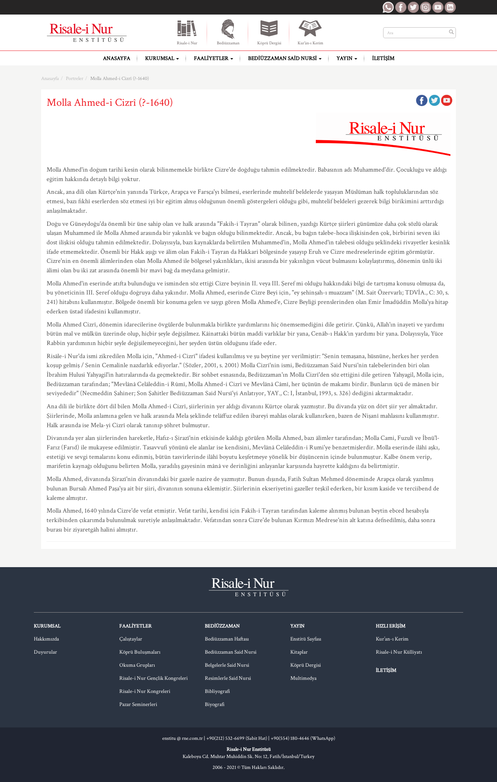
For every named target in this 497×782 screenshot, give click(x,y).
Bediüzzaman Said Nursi (283, 58)
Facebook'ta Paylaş (422, 100)
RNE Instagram (425, 7)
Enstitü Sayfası (305, 638)
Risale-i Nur (187, 43)
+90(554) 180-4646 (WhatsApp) (303, 738)
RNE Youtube (438, 7)
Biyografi (214, 704)
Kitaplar (299, 652)
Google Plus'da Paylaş (446, 100)
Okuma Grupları (137, 665)
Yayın (345, 58)
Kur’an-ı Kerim (392, 638)
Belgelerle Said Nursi (227, 665)
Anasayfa (116, 58)
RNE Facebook (400, 7)
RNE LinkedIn (450, 7)
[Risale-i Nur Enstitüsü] (86, 33)
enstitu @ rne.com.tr (182, 738)
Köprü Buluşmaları (139, 652)
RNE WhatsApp (388, 7)
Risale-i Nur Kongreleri (144, 691)
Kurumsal (160, 58)
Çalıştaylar (130, 638)
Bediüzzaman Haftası (227, 638)
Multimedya (303, 678)
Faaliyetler (212, 58)
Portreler (74, 78)
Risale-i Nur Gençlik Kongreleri (153, 678)
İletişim (383, 58)
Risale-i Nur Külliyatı (399, 652)
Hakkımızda (46, 638)
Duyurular (45, 652)
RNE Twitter (413, 7)
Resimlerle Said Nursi (228, 678)
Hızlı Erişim (390, 626)
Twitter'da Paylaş (434, 100)
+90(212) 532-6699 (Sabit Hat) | (238, 738)
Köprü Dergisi (269, 43)
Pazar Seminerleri (138, 704)
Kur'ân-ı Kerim (310, 43)
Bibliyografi (217, 691)
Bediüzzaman (228, 43)
